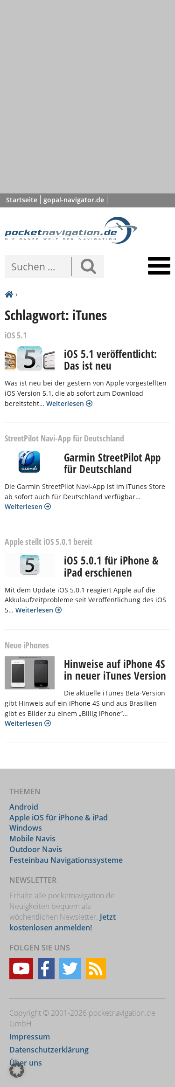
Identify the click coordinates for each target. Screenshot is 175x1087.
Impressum (29, 1037)
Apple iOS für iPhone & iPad (58, 817)
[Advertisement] (87, 96)
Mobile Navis (32, 838)
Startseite (21, 199)
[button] (17, 1070)
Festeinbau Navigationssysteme (66, 860)
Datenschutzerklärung (49, 1050)
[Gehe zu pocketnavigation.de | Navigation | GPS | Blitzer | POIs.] (9, 294)
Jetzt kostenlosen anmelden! (62, 922)
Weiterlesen (66, 403)
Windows (25, 828)
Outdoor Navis (35, 849)
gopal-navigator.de (73, 199)
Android (23, 807)
